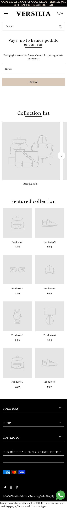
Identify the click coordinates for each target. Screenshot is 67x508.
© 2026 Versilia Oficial (15, 496)
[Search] (60, 26)
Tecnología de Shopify (42, 496)
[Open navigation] (6, 13)
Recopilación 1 (30, 184)
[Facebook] (5, 488)
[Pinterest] (17, 488)
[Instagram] (11, 488)
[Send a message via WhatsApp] (60, 495)
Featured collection (33, 201)
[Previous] (6, 3)
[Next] (61, 3)
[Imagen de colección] (31, 151)
